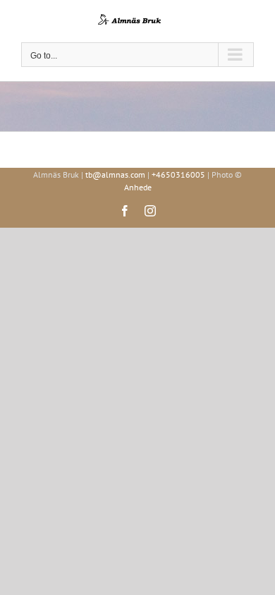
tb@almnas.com (115, 174)
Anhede (138, 187)
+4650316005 (178, 174)
